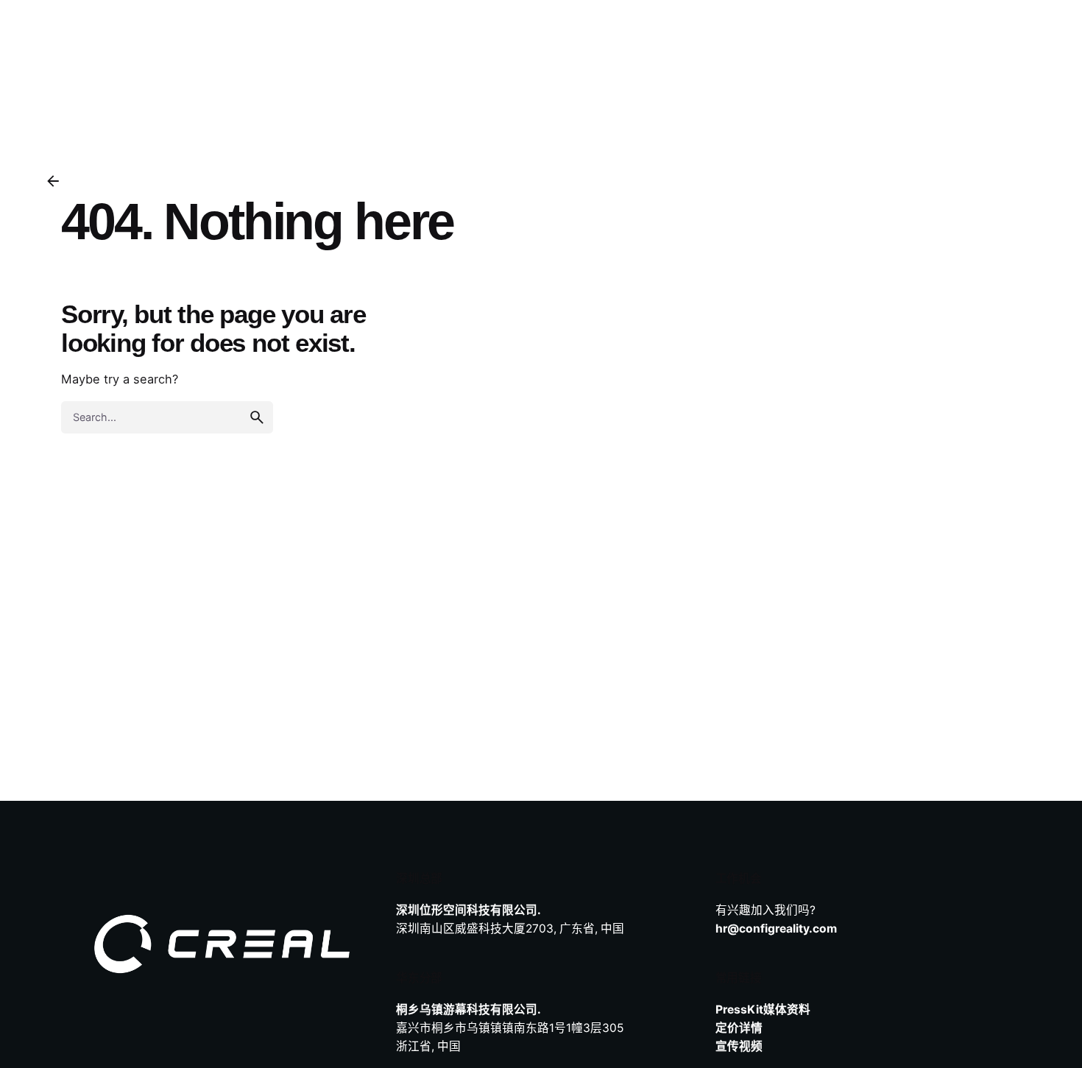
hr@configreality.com (776, 929)
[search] (257, 417)
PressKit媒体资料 (762, 1009)
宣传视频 (739, 1046)
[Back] (53, 181)
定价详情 (739, 1028)
